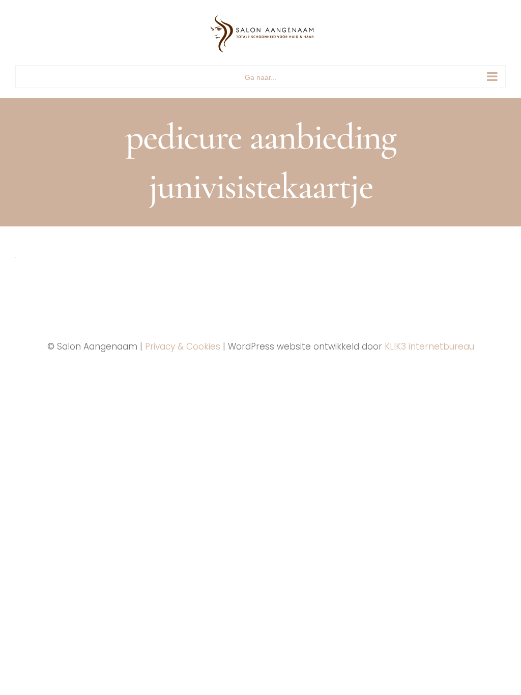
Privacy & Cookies (182, 346)
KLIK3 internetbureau (429, 346)
